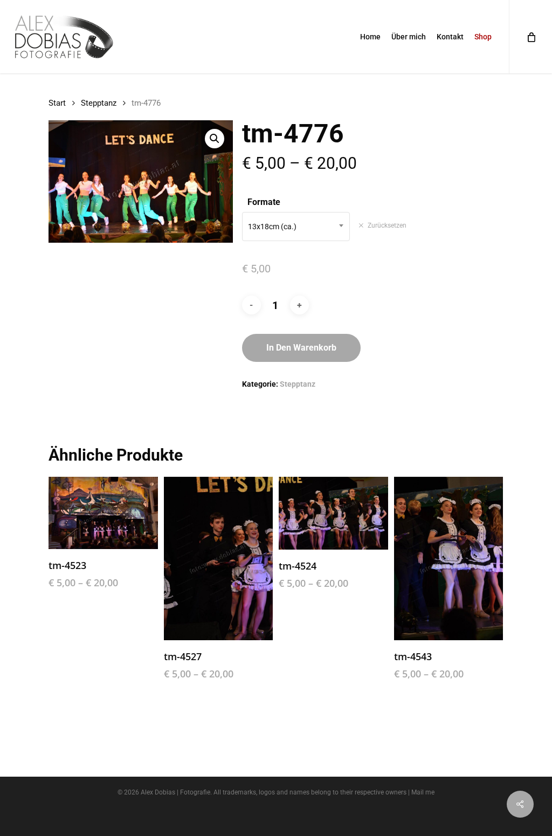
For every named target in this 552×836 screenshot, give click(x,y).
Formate (263, 202)
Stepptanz (98, 103)
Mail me (422, 792)
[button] (214, 138)
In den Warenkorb (301, 347)
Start (57, 103)
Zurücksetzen (387, 225)
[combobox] (296, 226)
